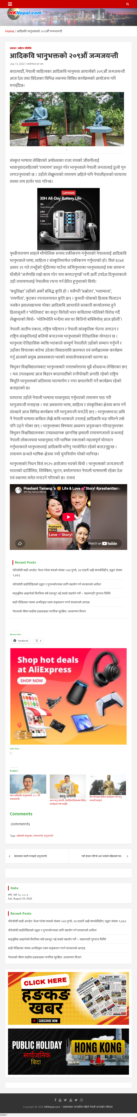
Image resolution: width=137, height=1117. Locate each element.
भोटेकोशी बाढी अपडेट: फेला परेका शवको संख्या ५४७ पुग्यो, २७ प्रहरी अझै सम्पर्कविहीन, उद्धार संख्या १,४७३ (67, 921)
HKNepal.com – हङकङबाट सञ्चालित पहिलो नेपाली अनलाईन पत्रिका (78, 1106)
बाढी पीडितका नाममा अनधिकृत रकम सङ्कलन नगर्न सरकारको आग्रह (51, 602)
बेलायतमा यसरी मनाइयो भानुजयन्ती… (31, 856)
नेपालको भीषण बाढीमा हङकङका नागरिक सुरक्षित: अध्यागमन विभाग (49, 611)
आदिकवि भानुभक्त (24, 835)
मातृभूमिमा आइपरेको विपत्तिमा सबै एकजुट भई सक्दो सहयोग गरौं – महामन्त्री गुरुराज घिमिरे (61, 593)
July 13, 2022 (17, 64)
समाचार (13, 48)
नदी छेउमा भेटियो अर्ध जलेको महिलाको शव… (102, 856)
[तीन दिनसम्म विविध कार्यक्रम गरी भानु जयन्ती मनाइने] (108, 784)
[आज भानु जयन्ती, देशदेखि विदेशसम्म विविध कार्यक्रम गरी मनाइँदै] (68, 786)
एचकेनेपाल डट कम (35, 64)
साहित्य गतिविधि (24, 48)
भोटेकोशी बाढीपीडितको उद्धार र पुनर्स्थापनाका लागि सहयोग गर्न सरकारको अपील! (56, 584)
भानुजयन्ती (48, 835)
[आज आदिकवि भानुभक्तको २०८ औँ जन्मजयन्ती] (28, 783)
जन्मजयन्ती (38, 835)
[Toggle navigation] (10, 4)
